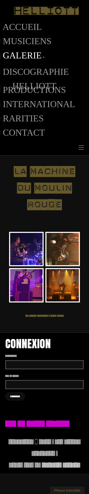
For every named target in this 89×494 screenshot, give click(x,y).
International (39, 104)
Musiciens (27, 41)
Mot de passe (12, 375)
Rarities (23, 118)
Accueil (22, 27)
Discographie (36, 72)
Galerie (22, 56)
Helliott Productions (34, 88)
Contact (24, 133)
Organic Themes (61, 464)
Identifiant (11, 355)
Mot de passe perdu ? (37, 423)
